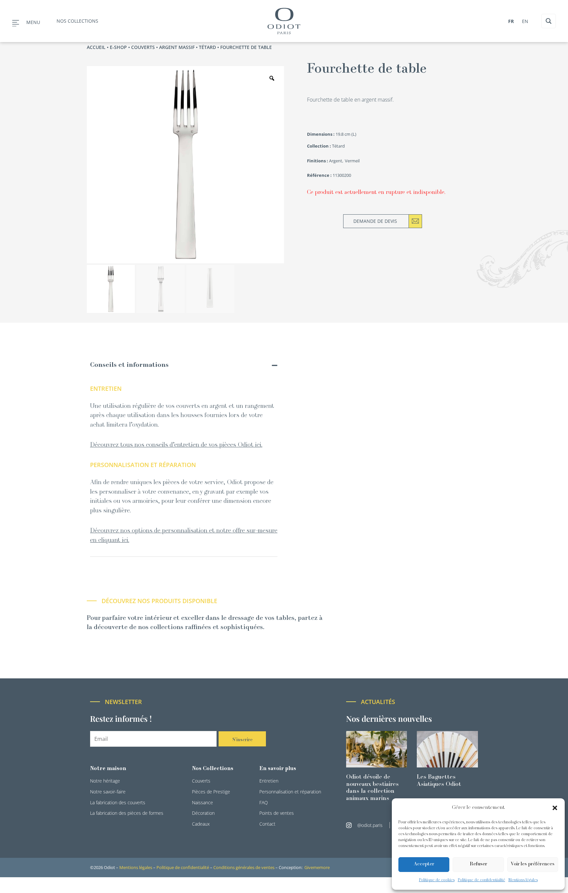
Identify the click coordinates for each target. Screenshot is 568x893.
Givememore (317, 867)
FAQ (263, 802)
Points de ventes (276, 813)
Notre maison (108, 768)
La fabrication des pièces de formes (126, 813)
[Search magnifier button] (548, 21)
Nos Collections (212, 768)
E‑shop (118, 47)
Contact (267, 824)
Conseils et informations (129, 365)
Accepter (424, 864)
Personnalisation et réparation (290, 791)
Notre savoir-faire (108, 791)
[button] (555, 808)
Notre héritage (105, 781)
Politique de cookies (437, 880)
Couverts (143, 47)
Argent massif (177, 47)
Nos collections (77, 21)
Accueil (96, 47)
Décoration (203, 813)
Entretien (268, 781)
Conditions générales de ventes (243, 867)
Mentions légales (523, 880)
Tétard (207, 47)
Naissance (202, 802)
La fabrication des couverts (117, 802)
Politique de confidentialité (481, 880)
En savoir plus (277, 768)
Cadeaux (201, 824)
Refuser (478, 864)
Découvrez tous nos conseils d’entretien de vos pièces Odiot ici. (176, 445)
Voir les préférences (533, 864)
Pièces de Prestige (211, 791)
